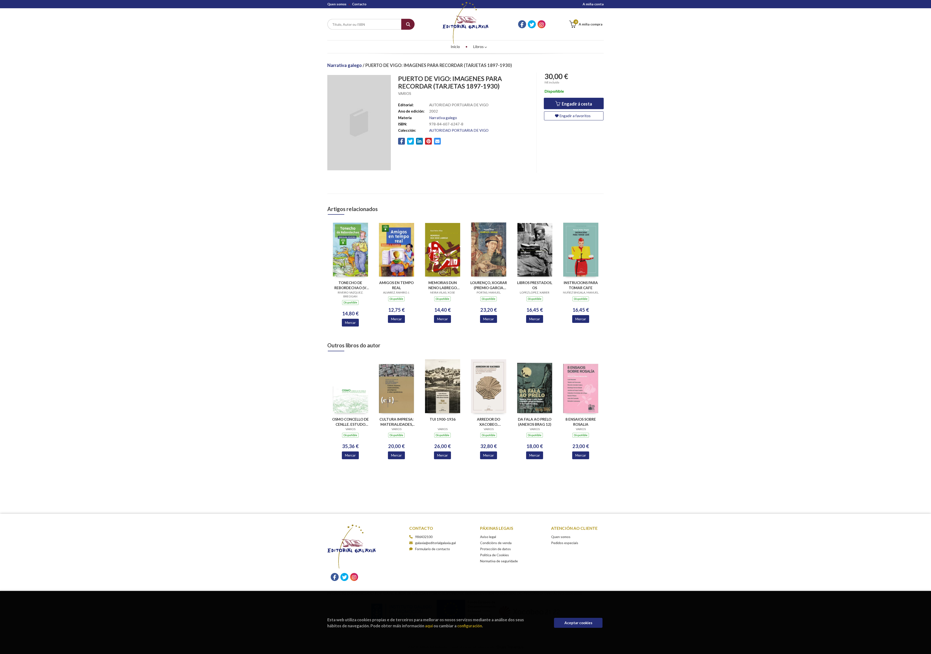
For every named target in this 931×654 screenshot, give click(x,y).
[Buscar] (408, 24)
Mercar (350, 322)
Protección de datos (495, 549)
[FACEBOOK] (522, 24)
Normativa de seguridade (499, 561)
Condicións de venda (496, 543)
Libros (478, 46)
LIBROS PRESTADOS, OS (534, 285)
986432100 (424, 537)
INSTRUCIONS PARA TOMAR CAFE (581, 285)
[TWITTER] (532, 24)
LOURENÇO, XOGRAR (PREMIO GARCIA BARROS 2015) (488, 285)
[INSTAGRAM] (542, 24)
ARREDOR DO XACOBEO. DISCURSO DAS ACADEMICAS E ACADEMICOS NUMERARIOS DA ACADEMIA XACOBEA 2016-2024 (489, 421)
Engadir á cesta (576, 103)
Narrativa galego (345, 65)
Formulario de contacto (432, 549)
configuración (469, 625)
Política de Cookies (494, 555)
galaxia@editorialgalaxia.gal (435, 543)
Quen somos (336, 4)
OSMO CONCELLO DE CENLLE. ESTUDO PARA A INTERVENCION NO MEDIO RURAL (350, 421)
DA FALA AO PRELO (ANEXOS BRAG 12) (534, 421)
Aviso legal (488, 537)
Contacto (359, 4)
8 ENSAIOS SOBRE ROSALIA (580, 421)
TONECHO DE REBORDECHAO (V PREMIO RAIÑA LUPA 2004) (350, 285)
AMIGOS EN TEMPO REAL (396, 285)
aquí (429, 625)
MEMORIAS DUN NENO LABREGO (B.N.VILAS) (442, 285)
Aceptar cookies (578, 623)
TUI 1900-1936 (443, 419)
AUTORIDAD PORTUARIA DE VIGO (459, 130)
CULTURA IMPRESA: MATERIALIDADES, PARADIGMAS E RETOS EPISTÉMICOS (396, 421)
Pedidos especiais (564, 543)
